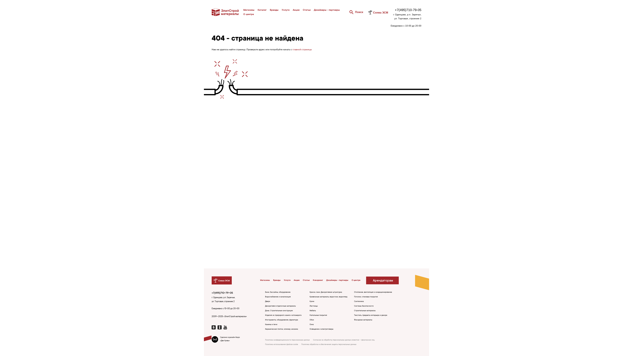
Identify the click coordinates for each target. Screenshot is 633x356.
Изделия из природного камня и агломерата (283, 315)
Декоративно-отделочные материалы (280, 306)
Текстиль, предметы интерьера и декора (370, 315)
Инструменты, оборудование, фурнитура (281, 320)
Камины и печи (271, 325)
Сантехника (359, 302)
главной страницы (302, 49)
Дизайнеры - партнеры (327, 10)
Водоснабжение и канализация (278, 297)
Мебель (313, 311)
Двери (267, 302)
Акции (296, 10)
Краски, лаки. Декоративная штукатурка (326, 292)
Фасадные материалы (363, 320)
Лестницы (314, 306)
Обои (312, 320)
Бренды (274, 10)
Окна (312, 325)
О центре (248, 14)
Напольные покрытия (318, 315)
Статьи (307, 10)
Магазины (248, 10)
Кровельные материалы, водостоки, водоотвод (328, 297)
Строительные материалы (365, 311)
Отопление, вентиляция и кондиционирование (373, 292)
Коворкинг (318, 280)
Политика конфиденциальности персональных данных (287, 340)
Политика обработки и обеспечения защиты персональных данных (328, 345)
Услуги (285, 10)
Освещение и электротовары (321, 329)
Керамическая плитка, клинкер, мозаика (281, 329)
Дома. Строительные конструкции (279, 311)
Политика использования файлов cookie (281, 345)
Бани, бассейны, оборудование (277, 292)
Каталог (262, 10)
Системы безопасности (364, 306)
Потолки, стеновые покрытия (366, 297)
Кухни (312, 302)
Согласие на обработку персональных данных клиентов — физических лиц (344, 340)
